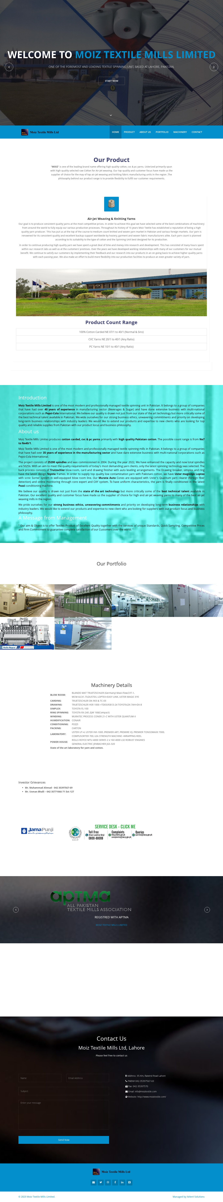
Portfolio (162, 132)
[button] (16, 910)
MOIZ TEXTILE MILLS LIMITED (111, 924)
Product (129, 132)
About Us (145, 132)
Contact (197, 132)
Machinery (180, 132)
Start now (111, 80)
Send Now (63, 1139)
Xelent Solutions (196, 1196)
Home (115, 132)
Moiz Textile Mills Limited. (41, 1196)
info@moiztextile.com (145, 1091)
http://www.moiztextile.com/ (151, 1096)
